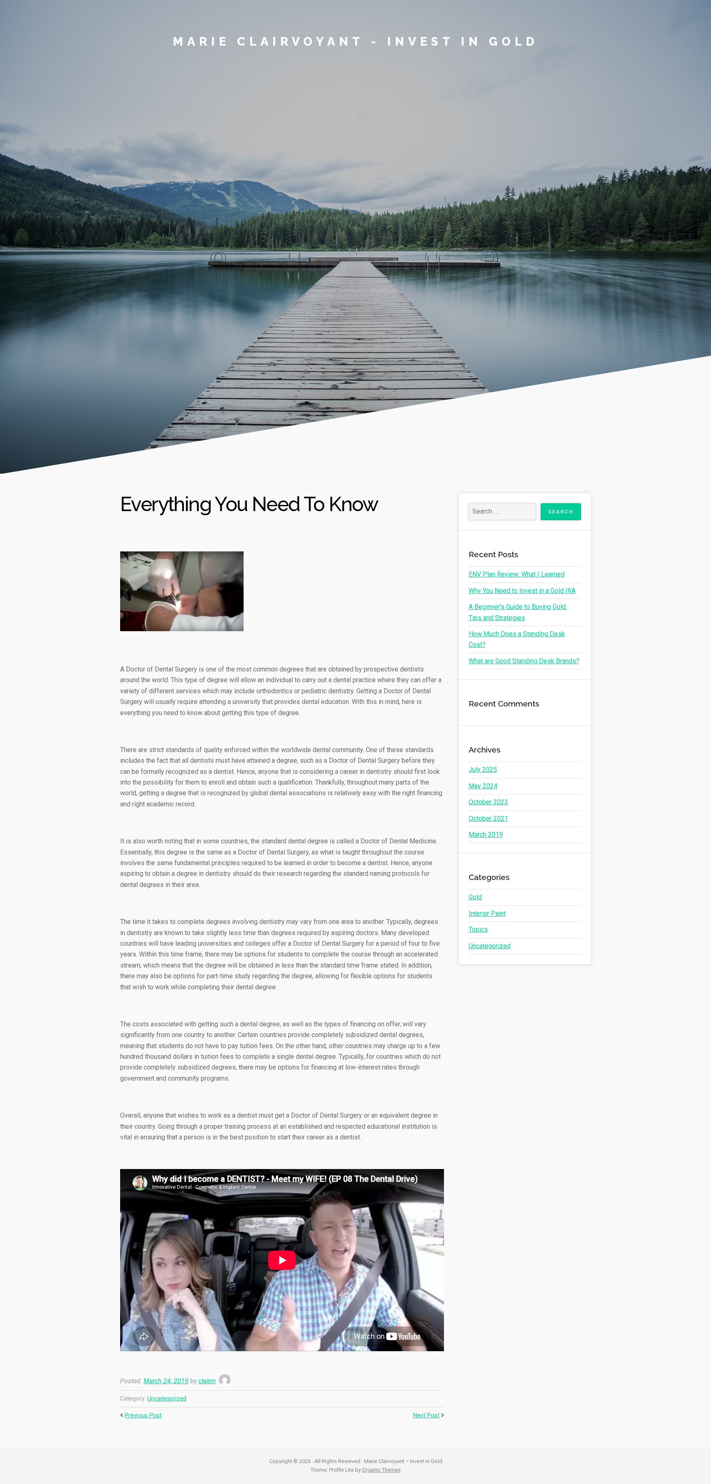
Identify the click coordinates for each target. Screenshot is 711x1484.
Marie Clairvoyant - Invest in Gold (356, 42)
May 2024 (483, 786)
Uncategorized (166, 1398)
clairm (207, 1381)
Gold (475, 897)
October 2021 (488, 818)
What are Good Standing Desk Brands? (524, 661)
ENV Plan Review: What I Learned (517, 574)
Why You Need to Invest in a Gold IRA (522, 591)
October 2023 (488, 802)
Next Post (426, 1415)
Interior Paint (487, 913)
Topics (478, 929)
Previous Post (143, 1415)
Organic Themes (381, 1470)
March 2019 (486, 834)
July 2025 (483, 769)
